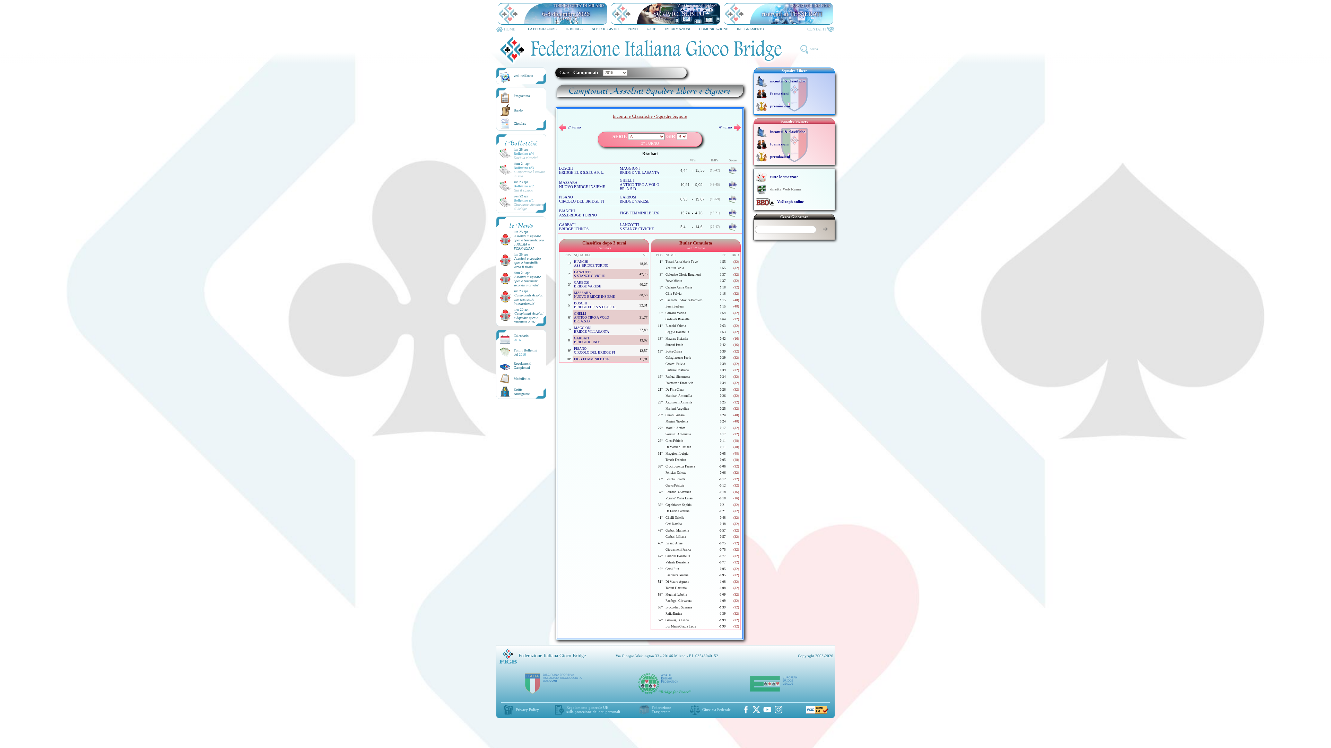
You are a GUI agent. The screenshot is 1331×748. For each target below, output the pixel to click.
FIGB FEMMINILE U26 (639, 213)
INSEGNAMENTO (750, 29)
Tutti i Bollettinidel (525, 352)
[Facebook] (746, 709)
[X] (756, 709)
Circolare (520, 123)
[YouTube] (767, 709)
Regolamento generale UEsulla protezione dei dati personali (593, 709)
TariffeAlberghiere (522, 392)
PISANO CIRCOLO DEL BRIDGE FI (581, 199)
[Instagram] (778, 709)
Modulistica (522, 379)
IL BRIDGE (574, 29)
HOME (509, 29)
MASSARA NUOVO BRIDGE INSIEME (582, 184)
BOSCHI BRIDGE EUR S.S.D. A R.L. (581, 170)
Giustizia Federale (716, 709)
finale (733, 170)
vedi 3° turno (696, 248)
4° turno (725, 127)
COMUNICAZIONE (713, 29)
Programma (522, 96)
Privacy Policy (527, 709)
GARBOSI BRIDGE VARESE (635, 199)
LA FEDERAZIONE (542, 29)
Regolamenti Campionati (522, 365)
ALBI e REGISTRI (605, 29)
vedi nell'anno (523, 76)
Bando (518, 110)
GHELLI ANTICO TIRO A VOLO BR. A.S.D (639, 184)
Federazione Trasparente (661, 709)
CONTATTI (816, 29)
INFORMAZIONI (677, 29)
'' (529, 242)
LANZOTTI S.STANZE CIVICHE (637, 227)
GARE (651, 29)
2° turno (574, 127)
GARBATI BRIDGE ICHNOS (574, 227)
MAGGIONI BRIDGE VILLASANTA (639, 170)
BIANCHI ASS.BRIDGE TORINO (578, 213)
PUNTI (633, 29)
